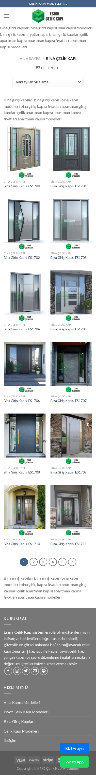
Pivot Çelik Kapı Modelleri (26, 711)
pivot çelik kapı (72, 651)
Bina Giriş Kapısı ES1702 (22, 258)
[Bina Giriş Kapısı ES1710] (25, 510)
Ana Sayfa (30, 58)
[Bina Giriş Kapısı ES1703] (71, 224)
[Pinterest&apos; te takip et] (44, 671)
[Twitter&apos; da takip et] (26, 671)
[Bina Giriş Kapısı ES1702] (25, 224)
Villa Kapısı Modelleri (22, 702)
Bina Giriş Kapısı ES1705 (68, 329)
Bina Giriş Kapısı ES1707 (68, 401)
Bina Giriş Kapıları (19, 721)
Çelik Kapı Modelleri (21, 731)
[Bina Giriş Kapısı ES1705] (71, 295)
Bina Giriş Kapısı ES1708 (22, 472)
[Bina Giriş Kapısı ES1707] (71, 367)
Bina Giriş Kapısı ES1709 (68, 472)
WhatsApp (74, 761)
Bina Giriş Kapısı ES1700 (22, 186)
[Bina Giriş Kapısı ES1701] (71, 152)
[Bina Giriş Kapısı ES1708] (25, 439)
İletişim (10, 740)
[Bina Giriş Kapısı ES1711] (71, 510)
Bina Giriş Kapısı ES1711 (68, 544)
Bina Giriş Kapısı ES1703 (68, 258)
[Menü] (7, 16)
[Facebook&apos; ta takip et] (8, 671)
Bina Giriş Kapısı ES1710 (22, 544)
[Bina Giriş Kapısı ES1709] (71, 439)
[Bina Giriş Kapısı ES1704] (25, 295)
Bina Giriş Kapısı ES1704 (22, 329)
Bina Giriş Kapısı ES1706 (22, 401)
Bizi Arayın (74, 748)
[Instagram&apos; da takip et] (17, 671)
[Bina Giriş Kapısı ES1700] (25, 152)
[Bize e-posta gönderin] (35, 671)
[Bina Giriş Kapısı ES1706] (25, 367)
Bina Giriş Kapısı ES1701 (68, 186)
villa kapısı (49, 651)
